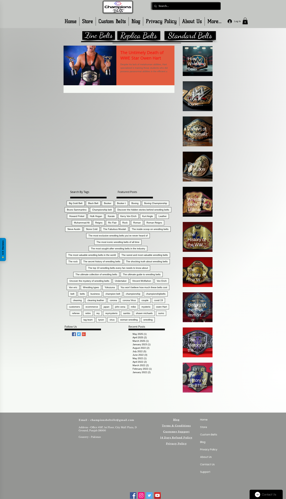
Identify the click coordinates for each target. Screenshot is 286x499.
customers (74, 306)
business (95, 293)
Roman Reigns (154, 222)
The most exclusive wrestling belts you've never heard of (118, 235)
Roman (137, 222)
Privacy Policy (176, 443)
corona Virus (129, 300)
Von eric (73, 287)
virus (112, 319)
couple (145, 300)
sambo (126, 313)
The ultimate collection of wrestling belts (96, 274)
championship (133, 293)
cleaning (77, 300)
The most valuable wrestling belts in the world (92, 255)
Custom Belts (208, 434)
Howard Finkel (76, 216)
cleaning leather (95, 300)
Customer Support (176, 431)
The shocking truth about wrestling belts (147, 261)
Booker (107, 203)
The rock (73, 261)
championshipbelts (156, 293)
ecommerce (92, 306)
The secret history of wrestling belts (101, 261)
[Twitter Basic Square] (79, 334)
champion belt (112, 293)
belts (82, 293)
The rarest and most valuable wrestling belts (144, 255)
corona (113, 300)
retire (88, 313)
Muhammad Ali (82, 222)
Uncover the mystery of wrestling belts (89, 281)
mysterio (146, 306)
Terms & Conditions (176, 425)
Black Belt (93, 203)
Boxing (135, 203)
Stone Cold (91, 229)
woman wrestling (129, 319)
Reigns (98, 222)
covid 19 (158, 300)
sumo (161, 313)
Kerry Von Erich (128, 216)
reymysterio (111, 313)
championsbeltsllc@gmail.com (112, 420)
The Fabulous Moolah (114, 229)
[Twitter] (149, 495)
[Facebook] (133, 495)
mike (133, 306)
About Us (206, 457)
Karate (111, 216)
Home (204, 420)
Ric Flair (112, 222)
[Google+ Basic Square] (84, 334)
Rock (125, 222)
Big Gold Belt (75, 203)
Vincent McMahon (141, 281)
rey (98, 313)
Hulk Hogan (96, 216)
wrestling (148, 319)
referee (76, 313)
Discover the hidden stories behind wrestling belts (143, 209)
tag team (88, 319)
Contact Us (207, 464)
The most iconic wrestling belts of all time (117, 242)
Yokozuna (110, 287)
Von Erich (162, 281)
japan (106, 306)
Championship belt (102, 209)
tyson (101, 319)
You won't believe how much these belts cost (143, 287)
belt (72, 293)
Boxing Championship (155, 203)
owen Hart (161, 306)
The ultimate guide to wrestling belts (142, 274)
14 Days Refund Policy (176, 437)
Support (205, 472)
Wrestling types (91, 287)
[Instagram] (141, 495)
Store (203, 427)
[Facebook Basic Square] (74, 334)
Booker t (121, 203)
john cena (120, 306)
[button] (245, 21)
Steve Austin (73, 229)
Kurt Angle (147, 216)
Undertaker (121, 281)
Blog (176, 419)
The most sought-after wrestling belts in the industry (118, 248)
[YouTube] (157, 495)
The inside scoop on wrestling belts (150, 229)
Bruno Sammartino (77, 209)
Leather (163, 216)
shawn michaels (144, 313)
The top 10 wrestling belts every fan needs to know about (118, 268)
